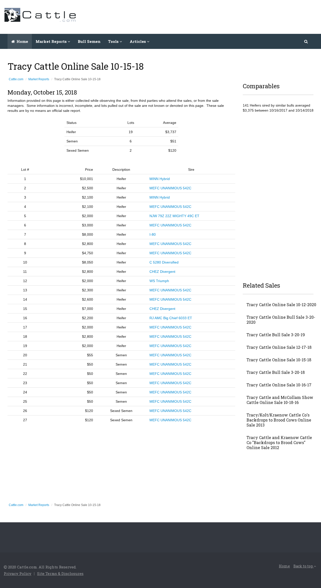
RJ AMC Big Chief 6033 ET (170, 318)
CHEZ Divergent (162, 272)
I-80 (152, 234)
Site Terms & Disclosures (60, 573)
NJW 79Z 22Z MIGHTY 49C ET (174, 216)
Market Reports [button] (52, 41)
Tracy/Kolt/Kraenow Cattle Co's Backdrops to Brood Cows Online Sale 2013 (279, 420)
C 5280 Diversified (164, 262)
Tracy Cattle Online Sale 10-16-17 (279, 384)
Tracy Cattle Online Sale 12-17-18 (279, 347)
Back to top (303, 566)
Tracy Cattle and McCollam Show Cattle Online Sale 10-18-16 (280, 400)
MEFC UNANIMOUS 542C (170, 188)
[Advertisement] (226, 16)
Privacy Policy (17, 573)
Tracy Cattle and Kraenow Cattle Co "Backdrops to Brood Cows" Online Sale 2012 (279, 442)
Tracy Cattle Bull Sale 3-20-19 (276, 334)
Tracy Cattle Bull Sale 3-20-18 (276, 372)
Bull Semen (89, 41)
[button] (306, 41)
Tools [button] (114, 41)
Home (22, 41)
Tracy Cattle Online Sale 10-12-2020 (281, 304)
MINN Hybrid (159, 179)
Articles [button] (138, 41)
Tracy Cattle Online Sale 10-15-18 (279, 359)
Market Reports (38, 79)
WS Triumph (159, 281)
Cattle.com (16, 79)
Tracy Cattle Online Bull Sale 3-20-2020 (281, 320)
